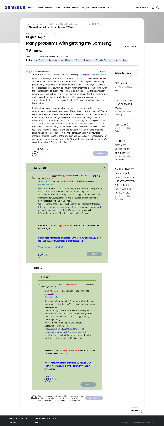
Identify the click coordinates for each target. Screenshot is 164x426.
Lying (123, 60)
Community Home (35, 7)
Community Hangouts (81, 7)
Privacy (12, 423)
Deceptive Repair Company (106, 60)
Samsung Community (35, 24)
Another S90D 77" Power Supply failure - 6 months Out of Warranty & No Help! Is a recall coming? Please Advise (125, 181)
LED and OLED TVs (91, 24)
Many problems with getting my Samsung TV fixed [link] (51, 27)
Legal (38, 423)
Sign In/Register (142, 7)
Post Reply (94, 398)
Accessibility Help (18, 419)
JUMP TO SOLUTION (46, 33)
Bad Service (40, 60)
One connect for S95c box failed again (124, 104)
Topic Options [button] (130, 46)
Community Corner (52, 7)
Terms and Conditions (46, 419)
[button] (103, 71)
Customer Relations (83, 60)
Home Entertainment (69, 24)
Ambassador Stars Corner (102, 7)
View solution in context (49, 247)
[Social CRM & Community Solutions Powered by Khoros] (136, 410)
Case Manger (66, 60)
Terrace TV (121, 124)
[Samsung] (15, 7)
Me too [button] (40, 149)
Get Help (66, 7)
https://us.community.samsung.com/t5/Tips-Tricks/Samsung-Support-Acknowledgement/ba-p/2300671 (66, 332)
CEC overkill (121, 83)
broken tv (53, 60)
